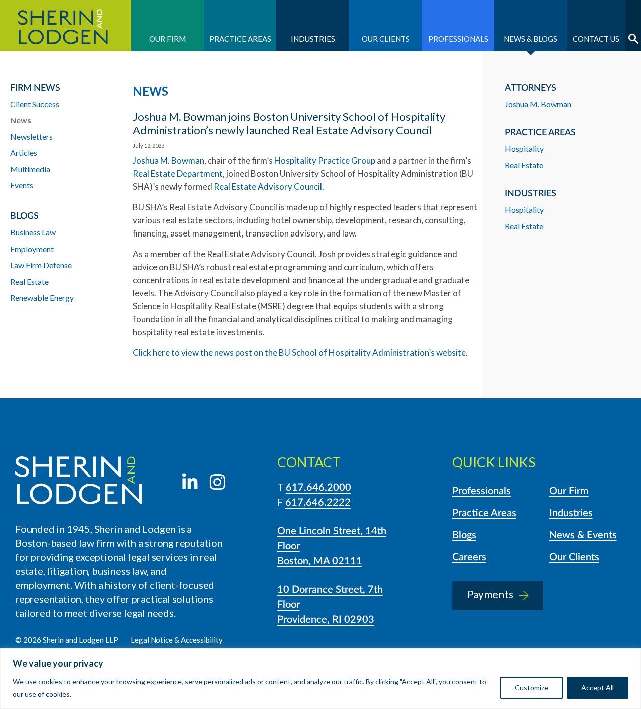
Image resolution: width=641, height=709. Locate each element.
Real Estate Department (178, 173)
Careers (469, 557)
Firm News (35, 88)
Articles (23, 152)
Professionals (458, 38)
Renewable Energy (42, 297)
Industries (313, 38)
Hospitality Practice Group (324, 160)
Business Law (33, 232)
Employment (32, 249)
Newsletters (31, 136)
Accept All (597, 687)
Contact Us (596, 38)
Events (21, 185)
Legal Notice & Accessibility (177, 639)
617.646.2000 (318, 488)
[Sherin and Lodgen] (78, 481)
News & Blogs (530, 38)
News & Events (583, 535)
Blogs (464, 535)
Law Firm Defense (41, 265)
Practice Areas (240, 38)
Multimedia (30, 169)
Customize (531, 687)
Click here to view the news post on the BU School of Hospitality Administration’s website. (300, 352)
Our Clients (386, 38)
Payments (490, 594)
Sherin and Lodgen (65, 25)
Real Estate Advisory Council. (269, 186)
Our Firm (167, 38)
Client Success (34, 104)
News (20, 120)
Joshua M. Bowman (168, 160)
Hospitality (524, 148)
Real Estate (524, 165)
